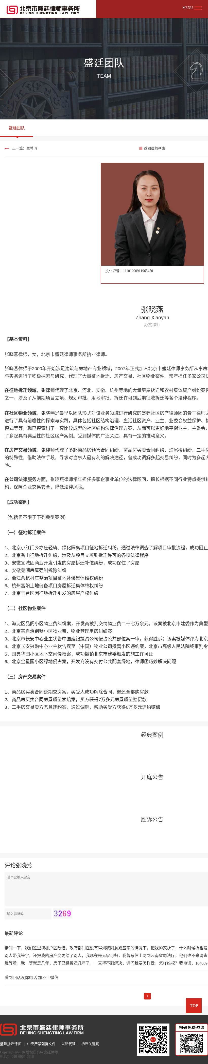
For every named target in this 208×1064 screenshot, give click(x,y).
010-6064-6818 (23, 1056)
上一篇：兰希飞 (24, 148)
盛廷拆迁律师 (10, 1044)
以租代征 (68, 1044)
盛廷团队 (17, 128)
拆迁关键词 (90, 1044)
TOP (194, 1006)
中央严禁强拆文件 (41, 1044)
